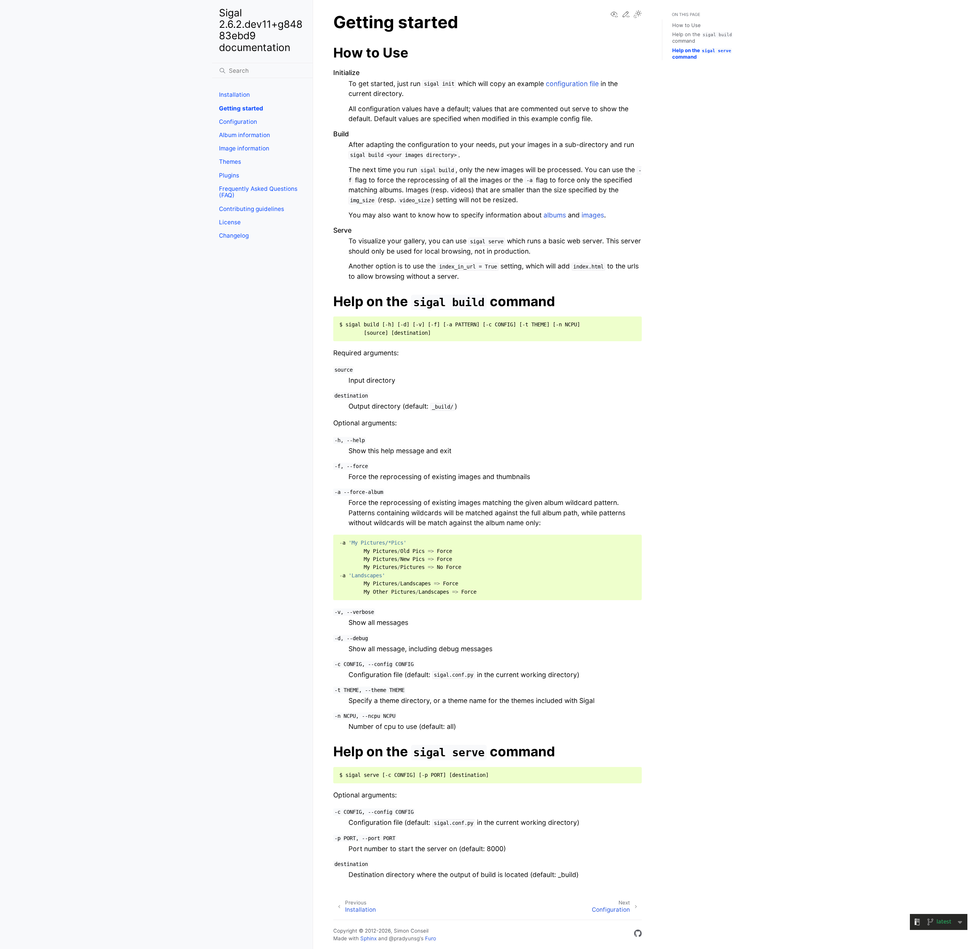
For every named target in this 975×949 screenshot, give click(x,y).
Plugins (229, 175)
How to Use (686, 25)
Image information (244, 148)
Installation (234, 94)
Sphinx (368, 938)
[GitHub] (638, 935)
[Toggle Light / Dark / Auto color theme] (637, 15)
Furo (430, 938)
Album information (244, 135)
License (230, 222)
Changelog (234, 235)
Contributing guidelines (251, 208)
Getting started (241, 108)
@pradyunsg (404, 938)
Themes (230, 161)
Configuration (238, 121)
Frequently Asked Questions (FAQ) (258, 192)
